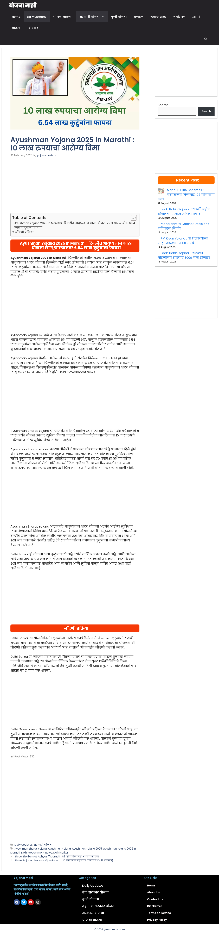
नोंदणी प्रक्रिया (24, 232)
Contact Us (155, 899)
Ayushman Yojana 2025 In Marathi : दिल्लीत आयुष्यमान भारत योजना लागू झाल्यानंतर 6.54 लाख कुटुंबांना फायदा (74, 225)
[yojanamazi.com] (23, 5)
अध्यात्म (139, 17)
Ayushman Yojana (59, 848)
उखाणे (196, 17)
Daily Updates (36, 17)
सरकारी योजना (90, 17)
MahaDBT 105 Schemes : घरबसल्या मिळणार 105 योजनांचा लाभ (186, 194)
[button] (205, 39)
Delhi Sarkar (60, 852)
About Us (153, 892)
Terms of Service (159, 913)
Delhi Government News (36, 852)
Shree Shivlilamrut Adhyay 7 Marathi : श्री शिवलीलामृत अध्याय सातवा (57, 856)
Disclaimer (154, 906)
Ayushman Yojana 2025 (87, 848)
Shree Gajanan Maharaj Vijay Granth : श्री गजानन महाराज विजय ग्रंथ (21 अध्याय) (64, 860)
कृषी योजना (119, 17)
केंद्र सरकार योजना (95, 892)
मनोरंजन (179, 17)
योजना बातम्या (63, 17)
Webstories (158, 17)
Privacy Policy (157, 920)
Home (16, 17)
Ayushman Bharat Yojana (31, 848)
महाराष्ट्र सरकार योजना (98, 906)
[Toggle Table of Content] (132, 218)
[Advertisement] (74, 188)
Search (163, 105)
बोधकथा (34, 28)
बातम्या (17, 28)
